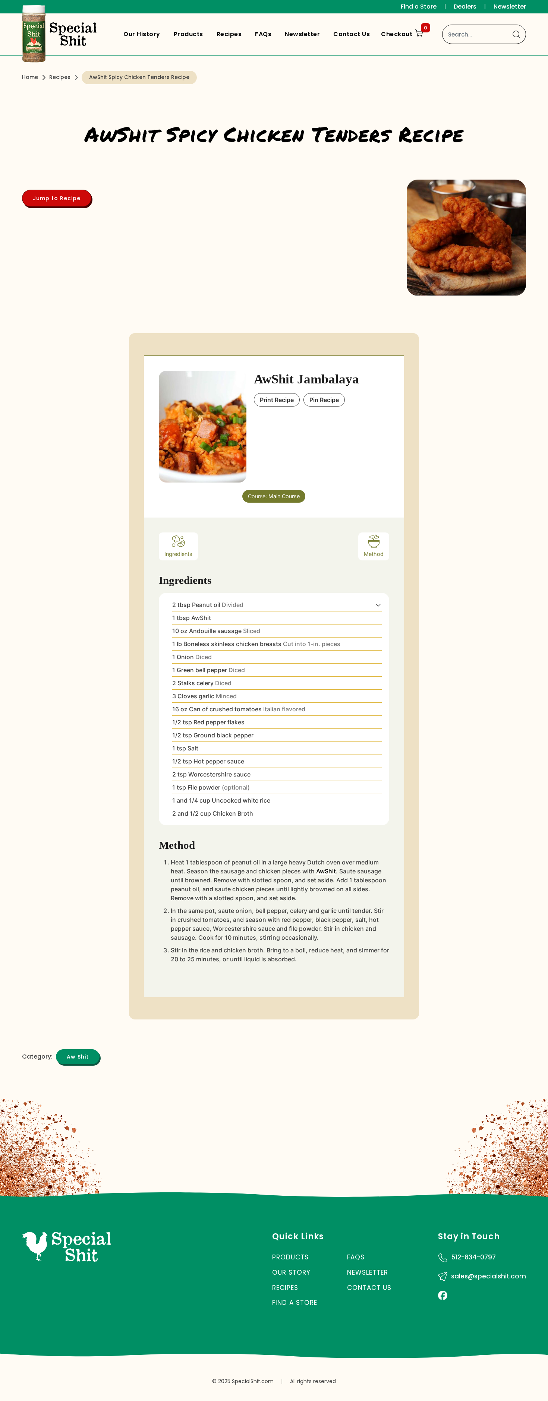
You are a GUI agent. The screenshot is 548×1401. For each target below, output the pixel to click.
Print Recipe (277, 400)
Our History (141, 34)
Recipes (229, 34)
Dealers (465, 6)
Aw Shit (78, 1056)
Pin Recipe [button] (324, 400)
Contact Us (351, 34)
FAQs (263, 34)
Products (188, 34)
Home (30, 77)
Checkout (404, 32)
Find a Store (419, 6)
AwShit (326, 871)
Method (374, 554)
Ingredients (178, 554)
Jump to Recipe (57, 198)
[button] (378, 604)
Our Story (291, 1272)
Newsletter (510, 6)
